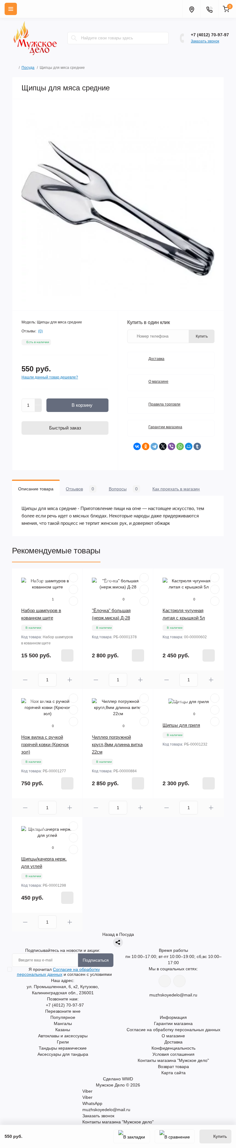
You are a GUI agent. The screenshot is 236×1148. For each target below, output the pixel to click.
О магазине (158, 381)
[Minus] (38, 408)
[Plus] (38, 401)
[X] (163, 446)
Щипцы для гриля (181, 725)
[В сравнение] (175, 1136)
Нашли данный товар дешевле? (50, 377)
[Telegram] (154, 446)
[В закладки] (131, 1136)
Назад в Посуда (118, 934)
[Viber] (171, 446)
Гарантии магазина (165, 427)
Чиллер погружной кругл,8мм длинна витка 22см (117, 744)
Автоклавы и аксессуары (63, 1035)
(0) (40, 331)
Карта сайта (173, 1072)
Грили (63, 1041)
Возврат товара (173, 1066)
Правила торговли (164, 404)
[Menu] (11, 9)
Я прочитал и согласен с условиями (64, 972)
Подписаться (96, 960)
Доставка (156, 359)
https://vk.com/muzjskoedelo (165, 981)
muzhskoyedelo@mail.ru (173, 994)
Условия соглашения (173, 1054)
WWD (127, 1078)
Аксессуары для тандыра (62, 1054)
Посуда (28, 67)
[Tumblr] (197, 446)
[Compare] (73, 601)
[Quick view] (73, 577)
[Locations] (191, 9)
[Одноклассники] (145, 446)
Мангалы (63, 1023)
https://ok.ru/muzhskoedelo (179, 981)
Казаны (62, 1029)
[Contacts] (209, 9)
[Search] (74, 38)
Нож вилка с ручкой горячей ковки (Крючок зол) (45, 744)
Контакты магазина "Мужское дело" (173, 1060)
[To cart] (67, 655)
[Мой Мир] (188, 446)
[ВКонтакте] (137, 446)
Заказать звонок (205, 41)
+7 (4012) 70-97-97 (210, 34)
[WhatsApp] (180, 446)
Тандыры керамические (63, 1048)
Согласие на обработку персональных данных (58, 972)
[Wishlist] (73, 589)
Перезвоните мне (63, 1011)
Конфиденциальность (173, 1048)
